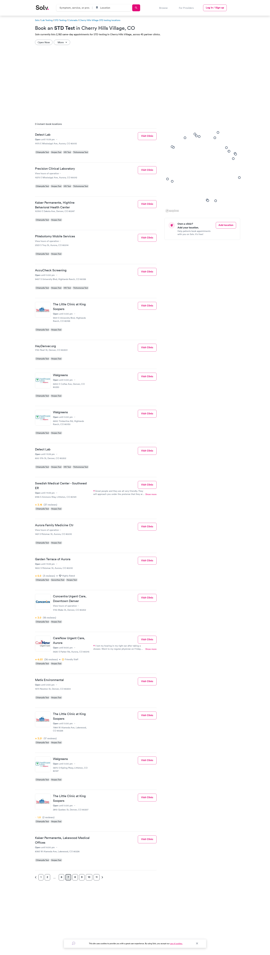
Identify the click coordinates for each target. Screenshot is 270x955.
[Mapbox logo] (172, 211)
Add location (225, 225)
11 (97, 877)
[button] (229, 151)
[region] (203, 167)
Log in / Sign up (215, 7)
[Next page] (102, 877)
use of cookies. (176, 943)
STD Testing (60, 20)
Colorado (72, 20)
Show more (151, 494)
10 (89, 877)
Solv (37, 20)
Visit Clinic (147, 136)
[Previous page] (36, 877)
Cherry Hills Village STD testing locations (99, 20)
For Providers (186, 7)
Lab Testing (46, 20)
